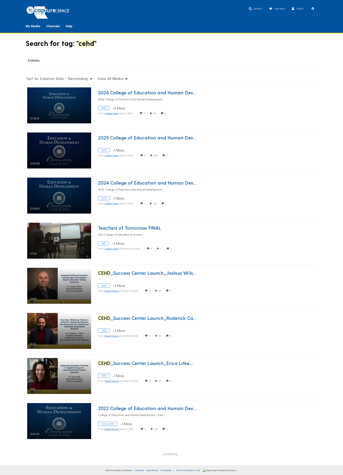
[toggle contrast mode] (312, 8)
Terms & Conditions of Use (188, 470)
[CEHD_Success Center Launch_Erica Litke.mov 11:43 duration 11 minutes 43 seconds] (59, 375)
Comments (139, 470)
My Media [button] (33, 26)
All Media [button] (110, 78)
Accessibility (166, 470)
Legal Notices (152, 470)
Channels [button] (53, 26)
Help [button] (69, 26)
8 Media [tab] (34, 60)
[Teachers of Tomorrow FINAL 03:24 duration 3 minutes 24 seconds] (59, 240)
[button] (255, 8)
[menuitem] (36, 26)
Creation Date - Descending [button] (57, 78)
